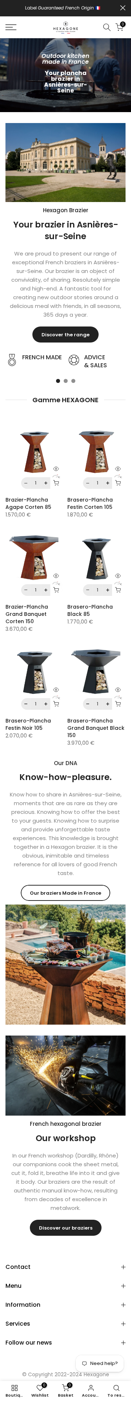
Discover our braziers (65, 1227)
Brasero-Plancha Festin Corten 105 (90, 503)
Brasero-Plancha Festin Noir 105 (28, 724)
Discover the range (65, 334)
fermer (123, 8)
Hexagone (96, 1374)
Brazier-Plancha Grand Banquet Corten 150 (26, 614)
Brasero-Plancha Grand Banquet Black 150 (95, 728)
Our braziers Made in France (65, 893)
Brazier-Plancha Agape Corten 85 (28, 503)
